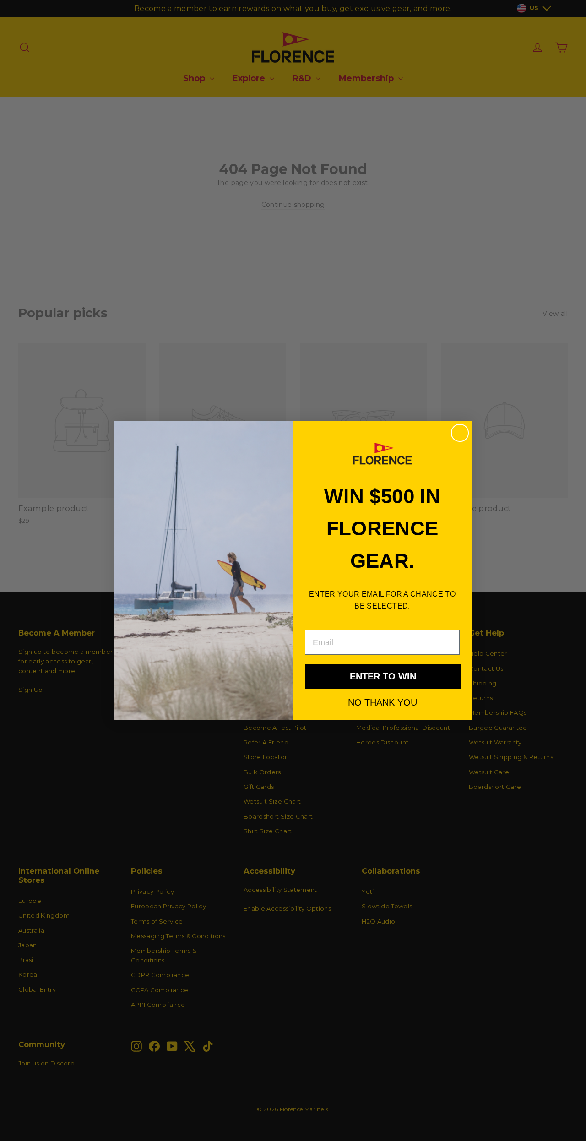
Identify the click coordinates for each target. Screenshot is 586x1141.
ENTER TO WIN (383, 676)
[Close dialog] (460, 433)
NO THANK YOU (382, 702)
